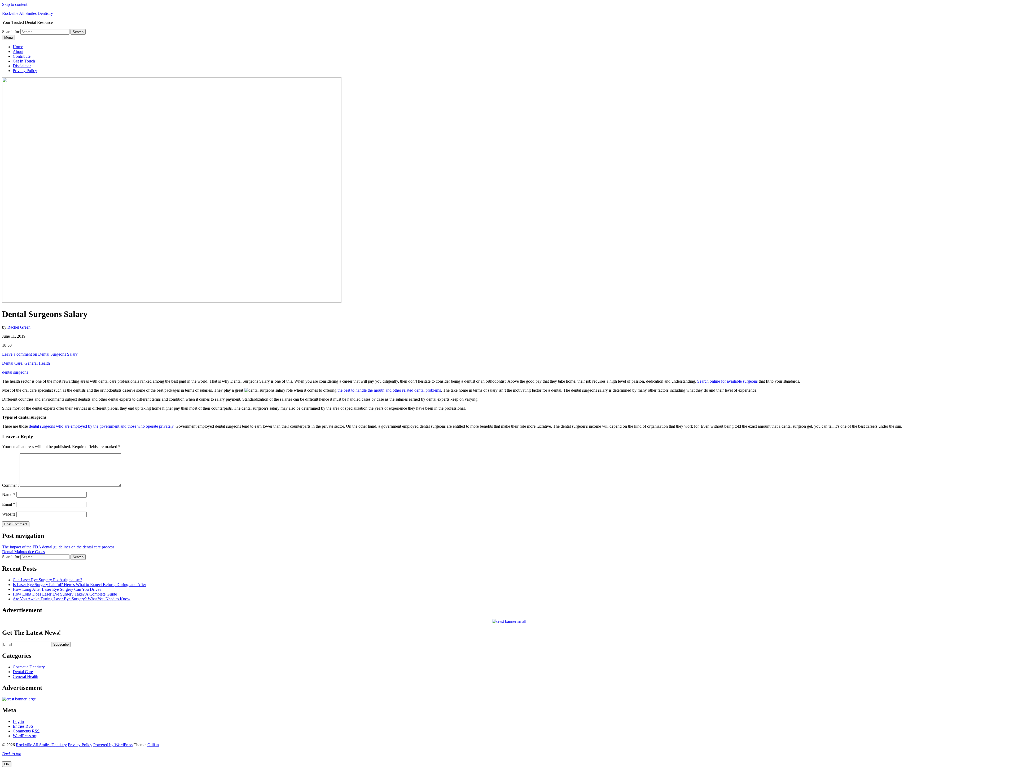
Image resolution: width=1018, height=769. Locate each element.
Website (8, 514)
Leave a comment (40, 354)
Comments (26, 731)
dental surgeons (15, 372)
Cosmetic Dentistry (29, 667)
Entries (23, 726)
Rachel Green (18, 327)
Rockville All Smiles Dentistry (27, 13)
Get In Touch (24, 61)
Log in (18, 721)
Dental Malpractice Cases (23, 551)
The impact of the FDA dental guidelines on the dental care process (58, 547)
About (18, 51)
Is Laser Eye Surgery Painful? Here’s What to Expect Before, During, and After (79, 584)
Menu (8, 37)
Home (18, 46)
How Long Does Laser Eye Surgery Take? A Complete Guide (65, 594)
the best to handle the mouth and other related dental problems (389, 390)
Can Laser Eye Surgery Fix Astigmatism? (47, 580)
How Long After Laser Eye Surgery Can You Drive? (57, 589)
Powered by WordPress (113, 745)
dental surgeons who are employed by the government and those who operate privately (101, 426)
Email (8, 504)
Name (8, 494)
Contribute (21, 56)
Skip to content (14, 4)
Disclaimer (22, 66)
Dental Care (12, 363)
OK (6, 764)
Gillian (153, 745)
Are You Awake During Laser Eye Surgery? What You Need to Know (71, 599)
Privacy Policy (25, 70)
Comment (10, 485)
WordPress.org (25, 736)
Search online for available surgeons (727, 381)
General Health (37, 363)
